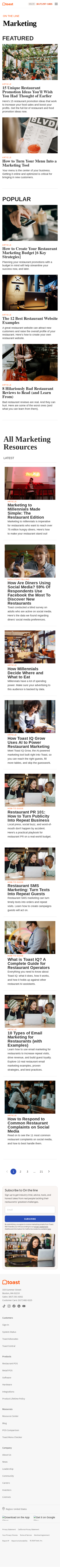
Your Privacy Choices (10, 1535)
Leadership (7, 1468)
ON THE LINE (11, 16)
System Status (9, 1331)
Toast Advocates (10, 1338)
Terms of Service (26, 1535)
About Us (6, 1454)
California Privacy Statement (28, 1529)
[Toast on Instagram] (9, 1306)
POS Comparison (10, 1430)
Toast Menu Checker (12, 1437)
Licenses (6, 1496)
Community (8, 1475)
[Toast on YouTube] (24, 1306)
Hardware (7, 1384)
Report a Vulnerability (20, 1541)
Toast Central (8, 1345)
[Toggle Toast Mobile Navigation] (56, 3)
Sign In (5, 1324)
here (49, 1229)
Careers (6, 1482)
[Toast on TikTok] (4, 1306)
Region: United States (16, 1509)
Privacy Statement (9, 1529)
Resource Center (10, 1416)
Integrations (8, 1391)
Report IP (5, 1541)
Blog (4, 1423)
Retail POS (7, 1370)
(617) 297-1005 (40, 4)
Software (6, 1377)
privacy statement (41, 1227)
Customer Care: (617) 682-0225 (17, 1300)
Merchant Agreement (42, 1535)
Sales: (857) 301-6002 (12, 1296)
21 (41, 1171)
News (5, 1461)
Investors (6, 1489)
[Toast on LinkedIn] (19, 1306)
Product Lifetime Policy (13, 1398)
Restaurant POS (10, 1363)
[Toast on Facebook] (14, 1306)
